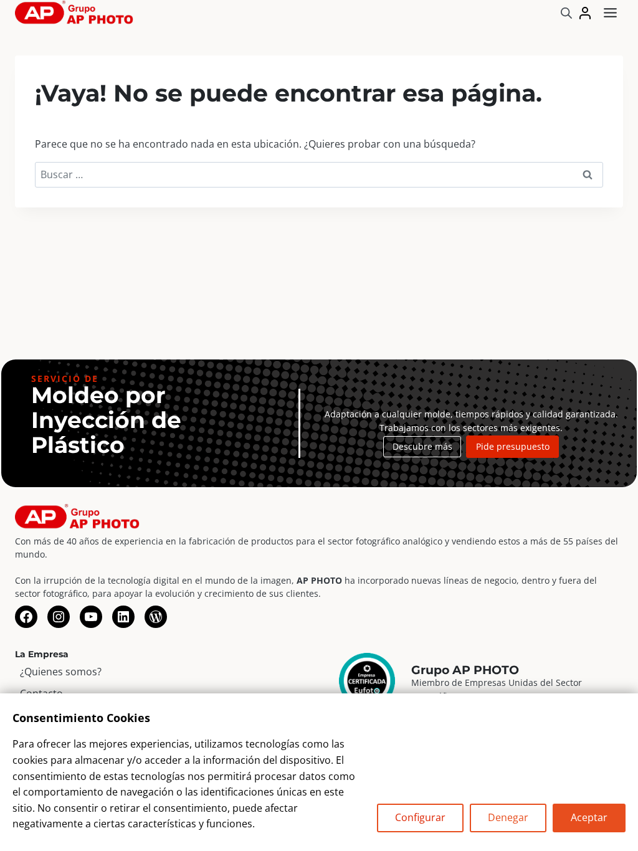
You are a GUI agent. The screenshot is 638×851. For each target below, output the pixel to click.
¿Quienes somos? (61, 671)
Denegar (508, 817)
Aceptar (589, 817)
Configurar (420, 817)
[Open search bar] (566, 12)
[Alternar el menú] (610, 13)
